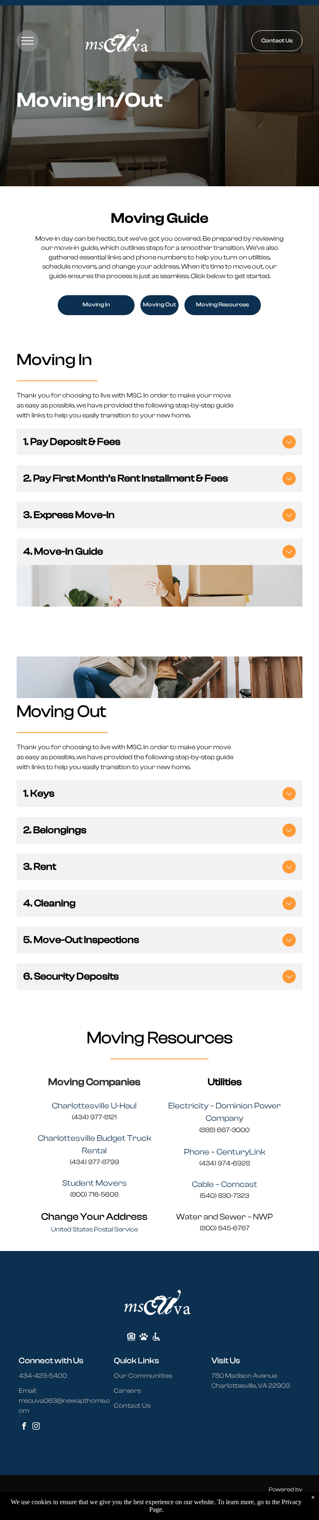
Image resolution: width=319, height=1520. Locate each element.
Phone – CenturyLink (224, 1152)
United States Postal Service (94, 1229)
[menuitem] (148, 1376)
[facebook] (24, 1427)
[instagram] (36, 1427)
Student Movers (94, 1183)
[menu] (27, 41)
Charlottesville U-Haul (94, 1105)
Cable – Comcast (224, 1184)
